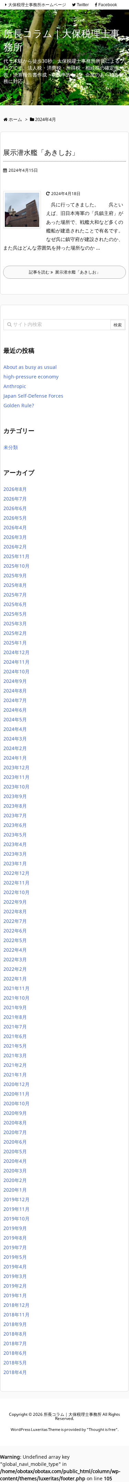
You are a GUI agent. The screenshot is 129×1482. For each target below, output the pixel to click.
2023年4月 (15, 844)
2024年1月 (15, 758)
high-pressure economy (30, 376)
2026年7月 (15, 498)
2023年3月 (15, 854)
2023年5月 (15, 834)
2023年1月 (15, 863)
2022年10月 (16, 892)
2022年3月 (15, 959)
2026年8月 (15, 489)
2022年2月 (15, 969)
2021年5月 (15, 1046)
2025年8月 (15, 585)
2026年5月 (15, 518)
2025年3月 (15, 623)
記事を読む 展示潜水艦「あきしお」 (64, 272)
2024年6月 (15, 710)
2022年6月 (15, 930)
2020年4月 (15, 1161)
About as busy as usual (30, 367)
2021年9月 (15, 1007)
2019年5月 (15, 1257)
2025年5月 (15, 614)
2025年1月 (15, 642)
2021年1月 (15, 1074)
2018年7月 (15, 1343)
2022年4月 (15, 950)
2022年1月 (15, 978)
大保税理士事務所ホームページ (37, 5)
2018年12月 (16, 1305)
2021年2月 (15, 1065)
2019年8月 (15, 1237)
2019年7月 (15, 1247)
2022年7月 (15, 921)
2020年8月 (15, 1122)
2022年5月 (15, 940)
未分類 (10, 447)
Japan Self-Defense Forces (33, 396)
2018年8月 (15, 1333)
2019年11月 (16, 1209)
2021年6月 (15, 1036)
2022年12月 (16, 873)
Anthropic (14, 386)
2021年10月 (16, 998)
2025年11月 (16, 556)
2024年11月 (16, 662)
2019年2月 (15, 1285)
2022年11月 (16, 882)
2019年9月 (15, 1228)
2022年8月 (15, 911)
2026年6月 (15, 508)
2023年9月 (15, 796)
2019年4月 (15, 1266)
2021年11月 (16, 988)
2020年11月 (16, 1094)
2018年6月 (15, 1353)
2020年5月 (15, 1151)
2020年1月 (15, 1189)
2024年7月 (15, 700)
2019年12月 (16, 1199)
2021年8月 (15, 1017)
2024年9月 (15, 681)
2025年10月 (16, 566)
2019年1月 (15, 1295)
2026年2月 (15, 546)
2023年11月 (16, 777)
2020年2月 (15, 1180)
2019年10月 (16, 1218)
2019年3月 (15, 1276)
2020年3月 (15, 1170)
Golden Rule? (18, 405)
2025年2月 (15, 633)
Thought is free (102, 1429)
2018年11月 (16, 1314)
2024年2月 (15, 748)
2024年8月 (15, 690)
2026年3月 (15, 537)
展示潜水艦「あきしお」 (41, 152)
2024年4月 (15, 729)
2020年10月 (16, 1103)
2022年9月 (15, 902)
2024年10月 (16, 671)
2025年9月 (15, 575)
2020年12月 (16, 1084)
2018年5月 (15, 1362)
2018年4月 (15, 1372)
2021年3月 (15, 1055)
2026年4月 (15, 527)
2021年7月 (15, 1026)
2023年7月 (15, 815)
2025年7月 (15, 594)
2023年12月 (16, 767)
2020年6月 (15, 1141)
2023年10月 (16, 786)
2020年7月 (15, 1132)
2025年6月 (15, 604)
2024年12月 (16, 652)
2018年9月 (15, 1324)
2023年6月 (15, 825)
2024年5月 (15, 719)
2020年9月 (15, 1113)
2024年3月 (15, 738)
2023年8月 (15, 806)
